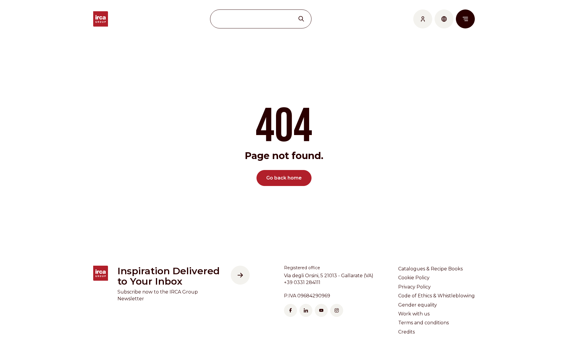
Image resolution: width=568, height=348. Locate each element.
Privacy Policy (414, 287)
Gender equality (417, 305)
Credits (406, 332)
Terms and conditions (423, 322)
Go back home (284, 178)
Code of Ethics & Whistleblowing (436, 296)
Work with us (414, 314)
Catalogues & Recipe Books (430, 269)
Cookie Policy (414, 277)
